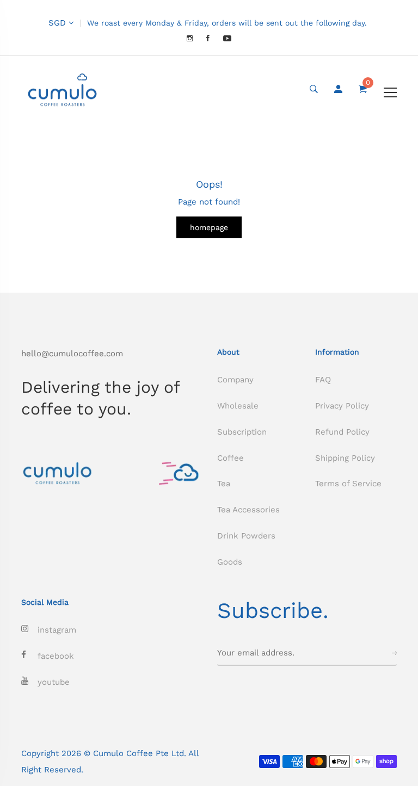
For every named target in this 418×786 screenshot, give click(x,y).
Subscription (242, 432)
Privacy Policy (342, 406)
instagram (57, 630)
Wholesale (238, 406)
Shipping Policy (345, 458)
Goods (229, 562)
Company (235, 380)
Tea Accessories (248, 510)
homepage (209, 227)
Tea (223, 483)
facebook (56, 656)
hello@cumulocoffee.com (72, 353)
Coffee (230, 458)
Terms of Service (348, 483)
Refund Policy (342, 432)
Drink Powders (246, 536)
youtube (54, 682)
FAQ (323, 380)
